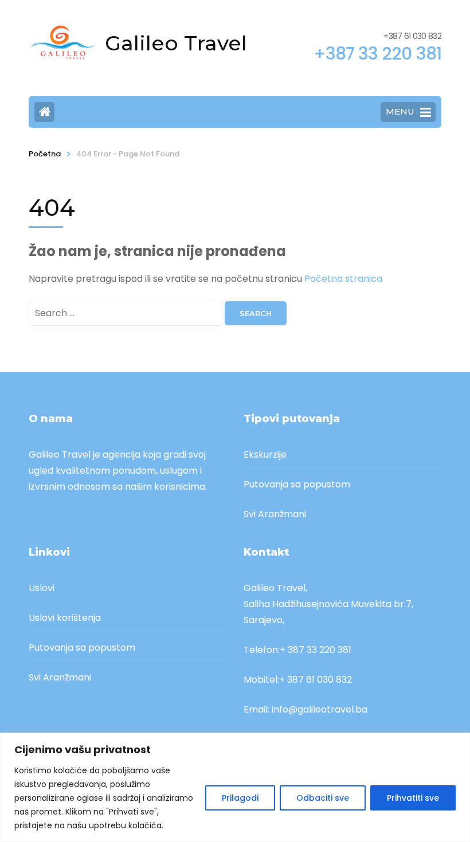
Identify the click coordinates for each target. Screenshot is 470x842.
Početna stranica (343, 278)
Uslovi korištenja (65, 617)
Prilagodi (240, 798)
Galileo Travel (176, 43)
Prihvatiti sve (413, 798)
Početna (45, 153)
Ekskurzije (265, 454)
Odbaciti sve (322, 798)
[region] (235, 787)
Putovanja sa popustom (297, 484)
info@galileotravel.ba (319, 709)
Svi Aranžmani (275, 514)
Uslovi (41, 588)
